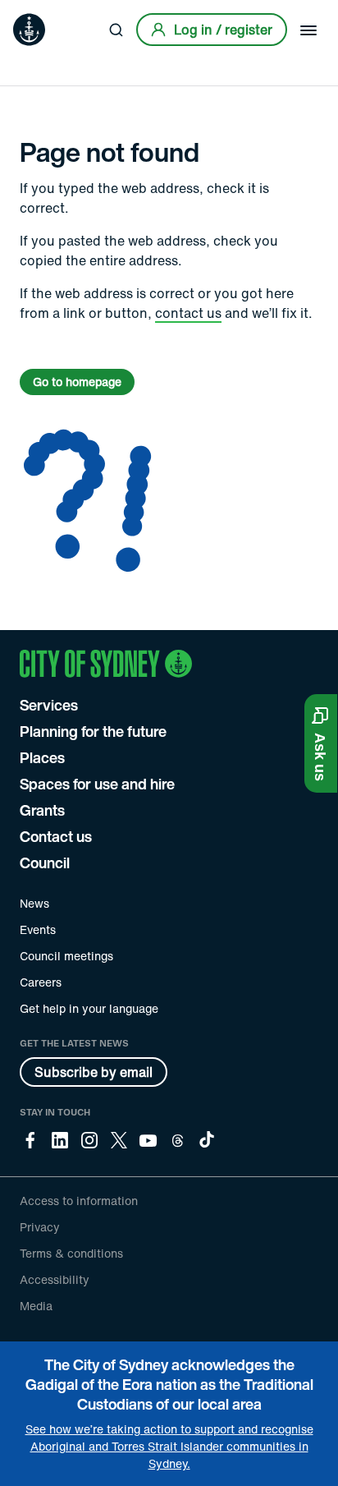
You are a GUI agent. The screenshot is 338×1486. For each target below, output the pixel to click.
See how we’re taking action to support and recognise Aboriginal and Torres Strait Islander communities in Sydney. (169, 1446)
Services (49, 704)
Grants (42, 810)
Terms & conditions (71, 1253)
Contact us (56, 836)
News (34, 903)
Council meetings (66, 955)
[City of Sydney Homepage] (29, 29)
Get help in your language (89, 1008)
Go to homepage (77, 381)
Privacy (40, 1226)
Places (42, 757)
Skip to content (42, 12)
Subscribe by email (93, 1072)
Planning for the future (93, 731)
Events (38, 929)
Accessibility (54, 1279)
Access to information (79, 1200)
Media (36, 1305)
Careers (41, 982)
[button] (320, 743)
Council (45, 862)
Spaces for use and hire (97, 783)
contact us (188, 313)
